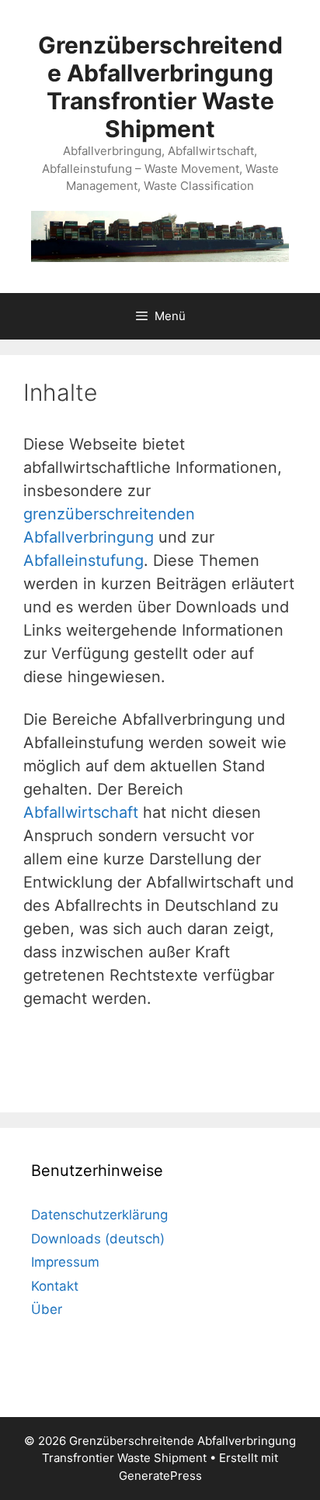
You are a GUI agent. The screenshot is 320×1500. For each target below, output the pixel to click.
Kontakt (54, 1286)
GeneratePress (160, 1475)
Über (46, 1309)
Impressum (65, 1262)
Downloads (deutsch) (98, 1239)
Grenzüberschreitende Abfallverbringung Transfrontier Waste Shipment (160, 87)
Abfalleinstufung (83, 560)
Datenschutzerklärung (99, 1214)
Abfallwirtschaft (80, 812)
